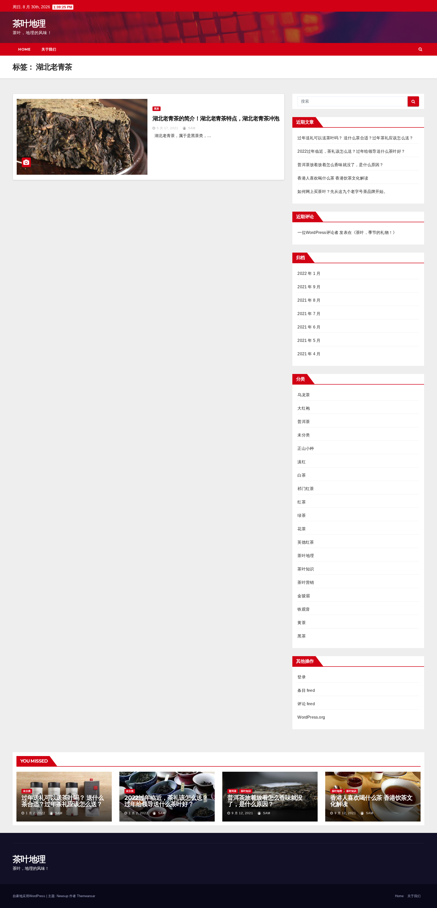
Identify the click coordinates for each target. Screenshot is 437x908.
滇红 (301, 462)
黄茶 (301, 623)
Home (24, 49)
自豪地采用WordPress (29, 896)
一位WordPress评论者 (317, 232)
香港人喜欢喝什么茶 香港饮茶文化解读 (332, 178)
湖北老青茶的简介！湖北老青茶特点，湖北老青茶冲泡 (215, 118)
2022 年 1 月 (308, 273)
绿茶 (301, 515)
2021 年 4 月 (308, 354)
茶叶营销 (305, 582)
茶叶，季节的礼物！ (374, 232)
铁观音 (303, 609)
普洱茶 (303, 421)
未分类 (303, 435)
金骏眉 (303, 596)
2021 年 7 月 (308, 314)
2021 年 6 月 (308, 327)
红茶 (301, 502)
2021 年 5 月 (308, 340)
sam (191, 128)
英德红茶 (305, 542)
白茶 (301, 475)
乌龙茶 (303, 395)
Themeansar (86, 896)
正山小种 (305, 448)
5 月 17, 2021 (167, 128)
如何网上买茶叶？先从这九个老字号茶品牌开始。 (342, 191)
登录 (301, 677)
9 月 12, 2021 (242, 813)
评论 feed (306, 704)
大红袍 (303, 408)
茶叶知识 (305, 569)
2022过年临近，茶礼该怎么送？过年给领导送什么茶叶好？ (351, 151)
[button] (420, 49)
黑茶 (156, 108)
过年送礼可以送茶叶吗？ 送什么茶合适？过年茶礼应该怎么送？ (355, 138)
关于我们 (48, 49)
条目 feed (306, 690)
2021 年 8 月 (308, 300)
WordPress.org (311, 717)
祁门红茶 (305, 488)
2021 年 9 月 (308, 287)
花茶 (301, 529)
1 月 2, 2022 (35, 813)
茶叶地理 (29, 23)
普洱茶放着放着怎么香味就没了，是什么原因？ (340, 165)
